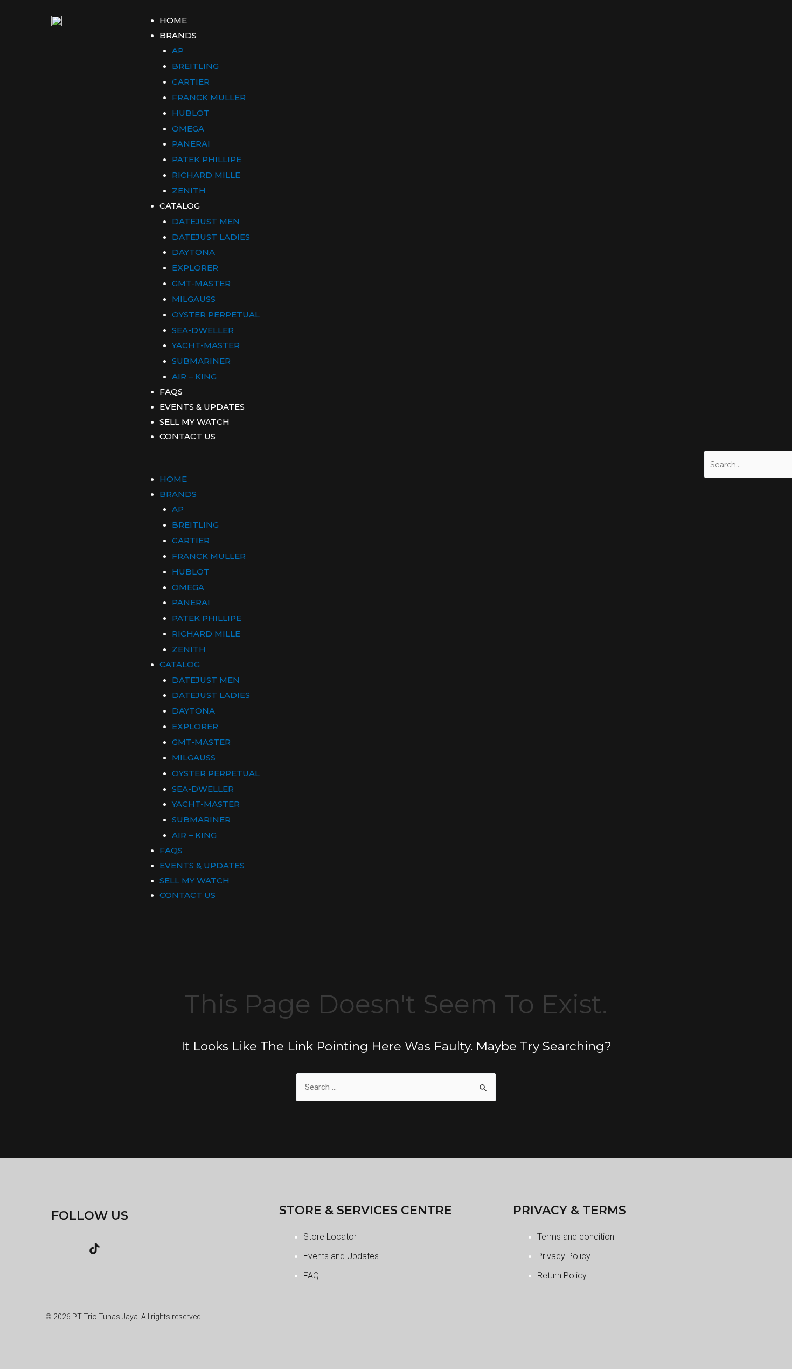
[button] (414, 464)
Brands (178, 35)
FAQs (171, 391)
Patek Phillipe (206, 159)
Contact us (187, 436)
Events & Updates (202, 407)
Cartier (191, 82)
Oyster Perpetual (216, 314)
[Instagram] (64, 1248)
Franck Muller (209, 97)
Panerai (191, 144)
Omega (188, 128)
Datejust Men (206, 221)
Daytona (193, 252)
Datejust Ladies (211, 237)
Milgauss (194, 299)
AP (178, 50)
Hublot (191, 113)
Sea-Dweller (203, 330)
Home (173, 20)
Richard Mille (206, 175)
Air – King (194, 376)
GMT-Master (201, 283)
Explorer (195, 267)
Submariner (201, 361)
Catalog (179, 205)
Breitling (195, 66)
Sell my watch (194, 422)
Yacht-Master (206, 345)
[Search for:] (396, 1087)
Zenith (189, 190)
